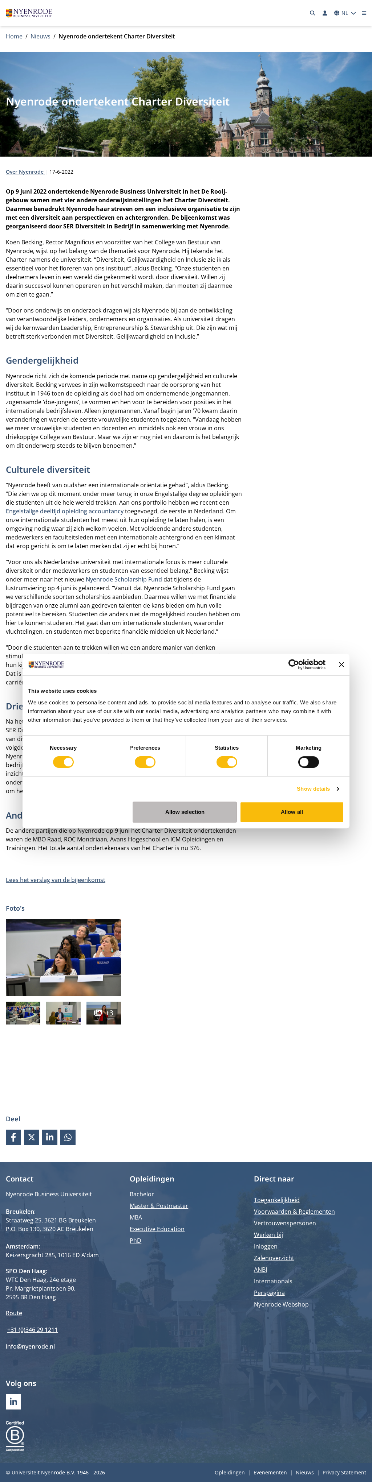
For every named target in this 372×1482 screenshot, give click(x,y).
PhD (135, 1241)
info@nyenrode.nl (30, 1346)
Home (14, 36)
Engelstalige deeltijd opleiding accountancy (65, 511)
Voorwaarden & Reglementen (294, 1212)
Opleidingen (230, 1472)
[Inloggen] (325, 13)
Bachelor (142, 1194)
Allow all (292, 812)
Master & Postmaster (159, 1206)
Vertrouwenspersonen (285, 1223)
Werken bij (268, 1235)
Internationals (273, 1281)
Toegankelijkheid (277, 1200)
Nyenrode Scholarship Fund (124, 579)
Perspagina (269, 1293)
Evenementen (270, 1472)
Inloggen (266, 1246)
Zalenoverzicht (274, 1258)
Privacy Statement (344, 1472)
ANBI (260, 1270)
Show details (313, 789)
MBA (136, 1217)
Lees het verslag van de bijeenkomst (55, 880)
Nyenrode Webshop (281, 1304)
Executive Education (157, 1229)
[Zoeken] (313, 13)
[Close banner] (341, 664)
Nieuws (40, 36)
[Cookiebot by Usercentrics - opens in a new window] (294, 664)
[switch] (145, 762)
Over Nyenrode (25, 171)
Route (14, 1313)
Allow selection (185, 812)
